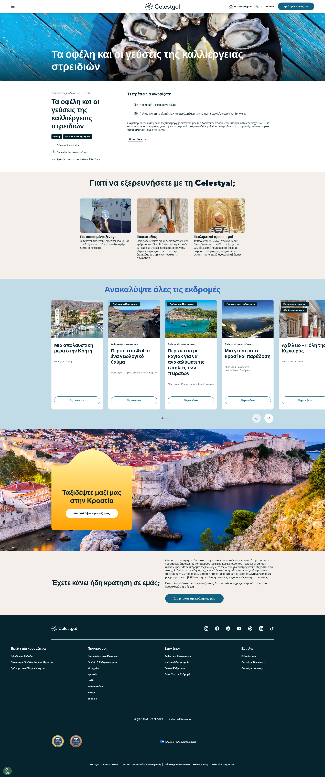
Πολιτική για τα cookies (177, 764)
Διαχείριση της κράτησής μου (194, 598)
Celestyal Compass (180, 719)
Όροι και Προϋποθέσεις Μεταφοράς (141, 764)
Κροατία (92, 674)
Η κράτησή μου (243, 6)
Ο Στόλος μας (248, 656)
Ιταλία (91, 680)
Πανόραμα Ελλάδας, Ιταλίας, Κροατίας (32, 662)
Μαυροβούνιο (96, 686)
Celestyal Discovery (253, 662)
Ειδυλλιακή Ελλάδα (22, 656)
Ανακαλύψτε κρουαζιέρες (92, 513)
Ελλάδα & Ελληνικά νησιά (102, 662)
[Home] (162, 6)
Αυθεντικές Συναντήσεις (178, 656)
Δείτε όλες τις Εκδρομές (178, 674)
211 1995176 (267, 6)
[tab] (162, 418)
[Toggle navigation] (13, 6)
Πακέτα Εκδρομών (175, 668)
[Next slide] (268, 418)
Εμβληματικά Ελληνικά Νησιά (28, 668)
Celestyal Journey (252, 668)
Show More (135, 139)
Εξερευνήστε (77, 400)
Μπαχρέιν (93, 668)
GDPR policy (200, 764)
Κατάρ (91, 692)
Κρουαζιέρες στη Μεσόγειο (103, 656)
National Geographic (177, 662)
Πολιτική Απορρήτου (222, 764)
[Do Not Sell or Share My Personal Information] (7, 771)
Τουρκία (92, 698)
